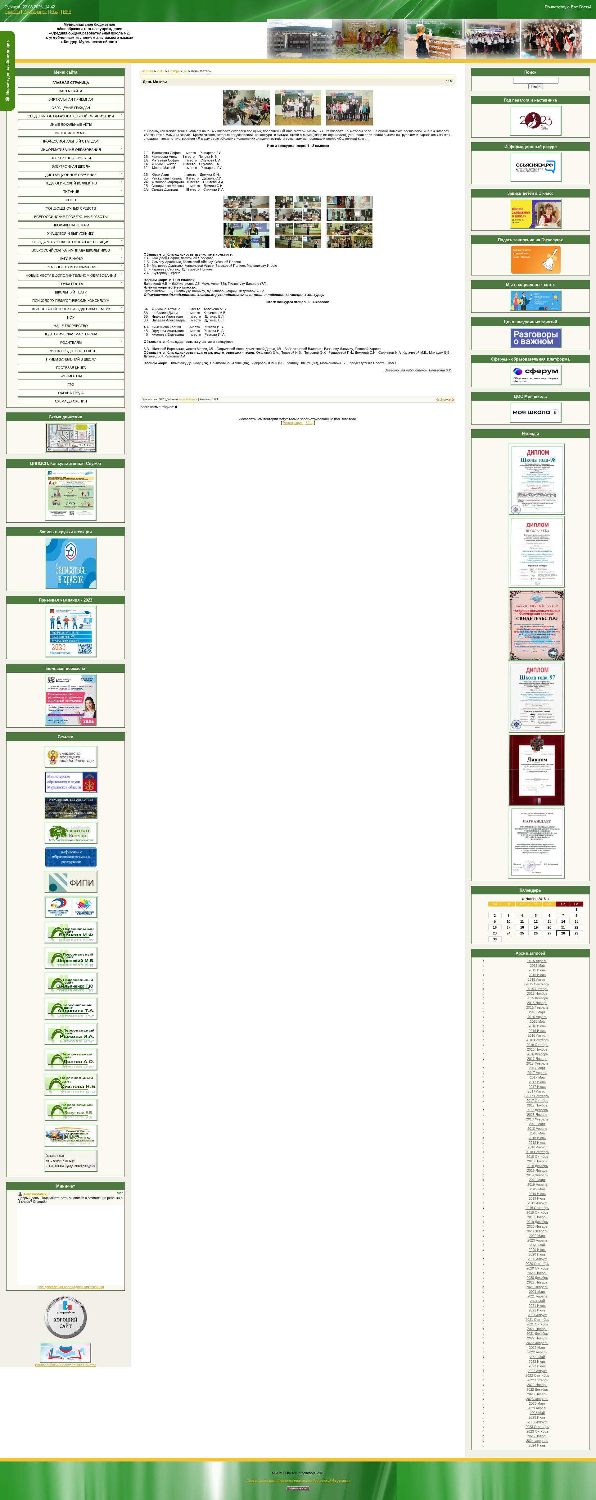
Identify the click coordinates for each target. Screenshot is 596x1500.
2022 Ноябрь (537, 1385)
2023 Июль (537, 1417)
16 (495, 927)
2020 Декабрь (537, 1278)
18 (522, 927)
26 (536, 933)
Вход (55, 11)
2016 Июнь (537, 1026)
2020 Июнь (537, 1250)
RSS (67, 11)
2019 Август (537, 1203)
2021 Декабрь (537, 1333)
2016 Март (537, 1012)
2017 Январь (537, 1059)
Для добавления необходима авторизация (71, 1287)
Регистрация (35, 11)
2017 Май (537, 1077)
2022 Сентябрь (537, 1375)
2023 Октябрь (537, 1431)
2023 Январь (537, 1394)
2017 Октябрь (537, 1100)
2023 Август (537, 1422)
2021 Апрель (537, 1296)
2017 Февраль (537, 1063)
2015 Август (537, 979)
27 (549, 933)
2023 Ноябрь (537, 1436)
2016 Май (537, 1021)
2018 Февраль (537, 1119)
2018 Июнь (537, 1138)
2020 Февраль (537, 1231)
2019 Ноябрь (537, 1217)
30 (495, 939)
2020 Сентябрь (537, 1264)
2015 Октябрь (537, 989)
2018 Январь (537, 1114)
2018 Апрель (537, 1128)
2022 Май (537, 1357)
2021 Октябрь (537, 1324)
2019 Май (537, 1189)
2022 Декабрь (537, 1389)
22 (576, 927)
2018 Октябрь (537, 1156)
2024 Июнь (537, 1445)
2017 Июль (537, 1087)
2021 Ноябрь (537, 1329)
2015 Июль (537, 975)
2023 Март (537, 1403)
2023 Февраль (537, 1399)
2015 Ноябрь (537, 993)
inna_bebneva (188, 399)
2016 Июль (537, 1031)
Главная (12, 11)
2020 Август (537, 1259)
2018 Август (537, 1147)
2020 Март (537, 1236)
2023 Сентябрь (537, 1427)
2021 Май (537, 1301)
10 (508, 921)
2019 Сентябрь (537, 1208)
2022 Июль (537, 1366)
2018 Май (537, 1133)
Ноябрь (174, 71)
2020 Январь (537, 1226)
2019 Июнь (537, 1194)
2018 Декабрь (537, 1166)
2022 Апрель (537, 1352)
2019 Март (537, 1180)
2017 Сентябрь (537, 1096)
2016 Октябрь (537, 1045)
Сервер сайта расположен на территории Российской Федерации (298, 1480)
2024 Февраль (537, 1441)
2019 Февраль (537, 1175)
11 (522, 921)
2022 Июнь (537, 1361)
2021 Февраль (537, 1287)
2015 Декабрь (537, 998)
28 (563, 933)
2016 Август (537, 1035)
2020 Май (537, 1245)
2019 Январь (537, 1170)
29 (576, 933)
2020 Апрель (537, 1240)
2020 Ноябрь (537, 1273)
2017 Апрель (537, 1073)
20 (549, 927)
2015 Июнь (537, 970)
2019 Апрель (537, 1184)
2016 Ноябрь (537, 1049)
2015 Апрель (537, 961)
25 (522, 933)
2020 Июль (537, 1254)
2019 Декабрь (537, 1222)
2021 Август (537, 1315)
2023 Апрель (537, 1408)
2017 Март (537, 1068)
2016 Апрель (537, 1017)
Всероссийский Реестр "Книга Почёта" (65, 1365)
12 (536, 921)
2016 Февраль (537, 1007)
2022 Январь (537, 1338)
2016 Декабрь (537, 1054)
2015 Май (537, 965)
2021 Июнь (537, 1305)
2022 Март (537, 1347)
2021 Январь (537, 1282)
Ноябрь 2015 (536, 899)
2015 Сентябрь (537, 984)
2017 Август (537, 1091)
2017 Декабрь (537, 1110)
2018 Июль (537, 1142)
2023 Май (537, 1413)
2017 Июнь (537, 1082)
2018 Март (537, 1124)
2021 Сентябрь (537, 1319)
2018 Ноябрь (537, 1161)
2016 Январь (537, 1003)
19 (536, 927)
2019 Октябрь (537, 1212)
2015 (160, 71)
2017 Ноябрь (537, 1105)
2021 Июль (537, 1310)
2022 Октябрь (537, 1380)
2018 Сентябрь (537, 1152)
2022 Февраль (537, 1343)
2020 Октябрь (537, 1268)
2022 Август (537, 1371)
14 (563, 921)
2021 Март (537, 1291)
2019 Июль (537, 1198)
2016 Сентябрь (537, 1040)
